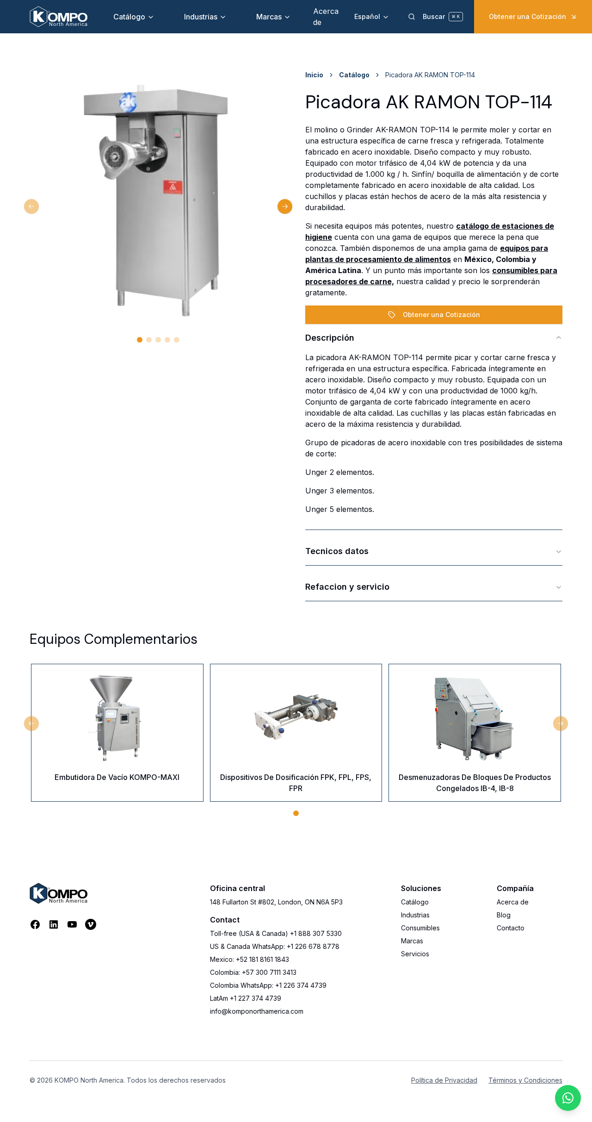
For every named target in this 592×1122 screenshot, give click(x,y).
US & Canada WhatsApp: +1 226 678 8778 (274, 946)
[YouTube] (72, 924)
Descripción (329, 338)
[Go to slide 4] (167, 340)
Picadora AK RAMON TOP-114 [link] (430, 75)
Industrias (200, 16)
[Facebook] (35, 924)
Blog (504, 915)
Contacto (510, 928)
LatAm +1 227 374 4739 (245, 998)
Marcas (269, 16)
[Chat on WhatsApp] (568, 1098)
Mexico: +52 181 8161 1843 (249, 959)
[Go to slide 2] (149, 340)
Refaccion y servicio (347, 587)
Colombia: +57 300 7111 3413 (253, 972)
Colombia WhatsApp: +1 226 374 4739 (268, 985)
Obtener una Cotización (527, 16)
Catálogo (129, 16)
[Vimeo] (90, 924)
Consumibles (420, 928)
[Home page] (58, 16)
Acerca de (513, 902)
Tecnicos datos (337, 551)
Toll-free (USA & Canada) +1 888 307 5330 (276, 933)
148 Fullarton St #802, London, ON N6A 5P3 (276, 902)
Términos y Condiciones (525, 1080)
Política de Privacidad (444, 1080)
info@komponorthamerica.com (256, 1011)
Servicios (415, 954)
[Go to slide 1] (139, 340)
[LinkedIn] (53, 924)
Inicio (314, 75)
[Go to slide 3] (158, 340)
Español (367, 16)
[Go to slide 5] (176, 340)
